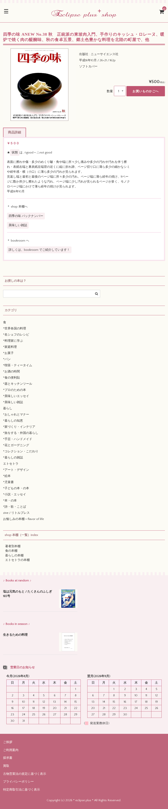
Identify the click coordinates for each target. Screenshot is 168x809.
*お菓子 (8, 353)
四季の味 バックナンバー (26, 216)
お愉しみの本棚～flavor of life (23, 519)
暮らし (7, 408)
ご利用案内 (10, 750)
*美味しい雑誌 (13, 402)
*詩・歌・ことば (14, 506)
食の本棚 (11, 551)
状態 (15, 152)
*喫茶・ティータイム (17, 365)
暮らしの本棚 (14, 555)
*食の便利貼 (11, 377)
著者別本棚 (12, 546)
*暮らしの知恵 (13, 420)
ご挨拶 (7, 742)
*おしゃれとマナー (16, 414)
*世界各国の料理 (14, 328)
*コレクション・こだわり (20, 451)
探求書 (7, 758)
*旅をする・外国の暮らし (20, 433)
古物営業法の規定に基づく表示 (24, 774)
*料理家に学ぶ (13, 341)
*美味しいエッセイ (16, 396)
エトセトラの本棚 (17, 560)
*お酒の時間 (11, 371)
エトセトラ (10, 463)
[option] (39, 84)
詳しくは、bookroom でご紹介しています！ (39, 250)
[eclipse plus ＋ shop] (84, 15)
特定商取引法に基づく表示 (21, 789)
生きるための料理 (15, 635)
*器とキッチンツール (17, 384)
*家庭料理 (10, 347)
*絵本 (7, 476)
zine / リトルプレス (16, 513)
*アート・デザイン (16, 470)
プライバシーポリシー (18, 781)
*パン (7, 359)
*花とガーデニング (16, 445)
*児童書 (8, 482)
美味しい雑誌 (18, 225)
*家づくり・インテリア (19, 427)
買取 (6, 766)
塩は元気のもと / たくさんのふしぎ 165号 (27, 594)
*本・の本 (10, 500)
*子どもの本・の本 (16, 488)
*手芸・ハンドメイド (17, 439)
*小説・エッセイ (14, 494)
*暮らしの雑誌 (13, 457)
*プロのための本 (14, 390)
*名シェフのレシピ (16, 334)
